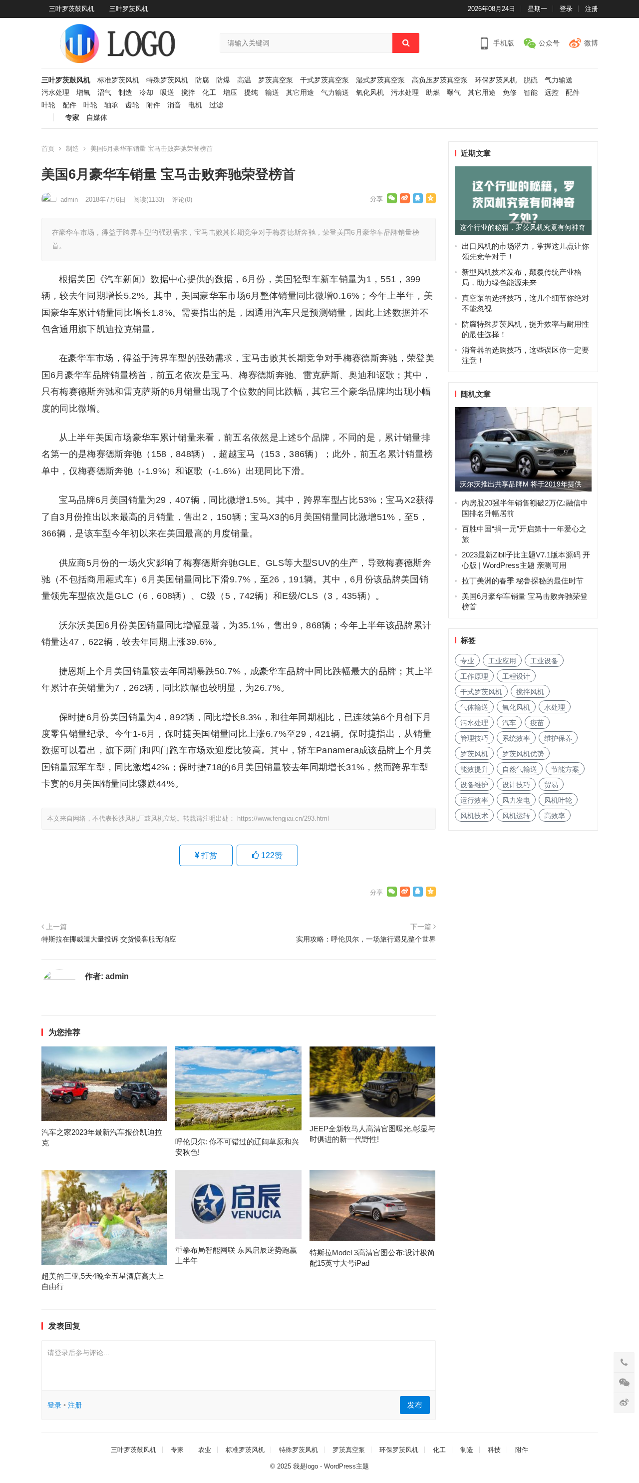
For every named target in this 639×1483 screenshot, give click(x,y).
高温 (244, 80)
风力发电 (516, 800)
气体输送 (474, 707)
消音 (174, 105)
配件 (573, 92)
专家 (72, 117)
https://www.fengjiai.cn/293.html (283, 818)
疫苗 (537, 723)
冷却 (146, 92)
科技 (494, 1450)
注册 (591, 8)
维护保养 (558, 738)
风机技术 (474, 816)
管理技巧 (474, 738)
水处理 (554, 707)
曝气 (454, 92)
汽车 (509, 723)
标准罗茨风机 (118, 80)
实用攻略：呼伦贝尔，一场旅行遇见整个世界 (366, 939)
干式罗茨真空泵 (324, 80)
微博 (591, 43)
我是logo (305, 1466)
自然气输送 (519, 769)
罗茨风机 (474, 754)
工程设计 (516, 676)
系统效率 (516, 738)
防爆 (223, 80)
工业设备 (544, 661)
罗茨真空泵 (275, 80)
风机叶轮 (558, 800)
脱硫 (531, 80)
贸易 (551, 785)
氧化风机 (370, 92)
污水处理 (55, 92)
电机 (195, 105)
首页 (47, 148)
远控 (552, 92)
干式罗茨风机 (481, 692)
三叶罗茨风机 (128, 8)
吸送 (167, 92)
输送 (272, 92)
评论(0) (182, 199)
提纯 (251, 92)
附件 (153, 105)
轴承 (111, 105)
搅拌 (188, 92)
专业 (467, 661)
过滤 (216, 105)
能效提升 (474, 769)
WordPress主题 (346, 1466)
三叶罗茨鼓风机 (71, 8)
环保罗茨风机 (496, 80)
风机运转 (516, 816)
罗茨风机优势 (523, 754)
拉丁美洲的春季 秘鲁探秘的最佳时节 (523, 580)
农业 (204, 1450)
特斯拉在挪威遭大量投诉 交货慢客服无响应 (108, 939)
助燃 (433, 92)
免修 (510, 92)
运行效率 (474, 800)
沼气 (104, 92)
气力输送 (559, 80)
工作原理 (474, 676)
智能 (531, 92)
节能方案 (565, 769)
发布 (414, 1405)
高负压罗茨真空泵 (440, 80)
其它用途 (300, 92)
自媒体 (96, 117)
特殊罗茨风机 (167, 80)
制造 (125, 92)
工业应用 (502, 661)
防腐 (202, 80)
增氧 (83, 92)
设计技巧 (516, 785)
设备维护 (474, 785)
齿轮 (132, 105)
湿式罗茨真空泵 (380, 80)
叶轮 (48, 105)
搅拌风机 (530, 692)
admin (69, 199)
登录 (566, 8)
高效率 (554, 816)
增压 (230, 92)
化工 (209, 92)
